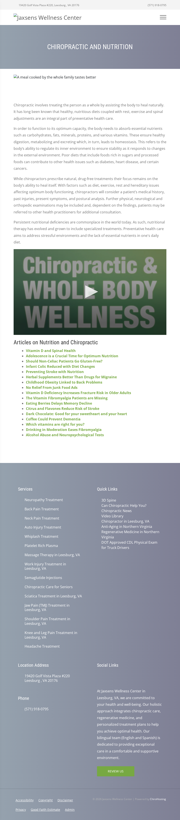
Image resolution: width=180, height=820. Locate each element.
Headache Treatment (42, 646)
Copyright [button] (45, 800)
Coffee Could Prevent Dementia (53, 419)
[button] (90, 291)
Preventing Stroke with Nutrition (55, 371)
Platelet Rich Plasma (41, 545)
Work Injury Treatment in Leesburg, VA (45, 566)
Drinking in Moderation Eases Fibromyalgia (64, 429)
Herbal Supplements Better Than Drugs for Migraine (71, 377)
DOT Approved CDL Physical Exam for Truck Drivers (129, 545)
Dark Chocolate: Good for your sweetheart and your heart (76, 413)
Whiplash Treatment (41, 536)
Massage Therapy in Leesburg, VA (52, 555)
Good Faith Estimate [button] (45, 809)
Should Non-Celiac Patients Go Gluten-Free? (64, 361)
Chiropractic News (116, 510)
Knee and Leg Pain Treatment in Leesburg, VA (51, 635)
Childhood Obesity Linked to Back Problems (64, 382)
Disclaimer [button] (65, 800)
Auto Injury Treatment (43, 527)
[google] (99, 676)
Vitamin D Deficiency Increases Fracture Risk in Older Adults (78, 392)
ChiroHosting (158, 799)
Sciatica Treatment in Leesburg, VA (53, 596)
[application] (90, 292)
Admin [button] (70, 809)
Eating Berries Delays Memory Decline (59, 403)
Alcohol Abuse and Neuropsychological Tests (65, 434)
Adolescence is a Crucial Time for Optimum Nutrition (72, 356)
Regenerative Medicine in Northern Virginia (130, 534)
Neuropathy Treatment (44, 500)
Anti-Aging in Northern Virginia (126, 526)
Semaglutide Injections (43, 577)
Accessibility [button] (25, 800)
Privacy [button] (21, 809)
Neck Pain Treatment (42, 518)
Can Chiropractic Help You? (123, 505)
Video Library (112, 516)
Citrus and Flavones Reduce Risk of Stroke (62, 408)
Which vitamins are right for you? (55, 424)
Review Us (116, 771)
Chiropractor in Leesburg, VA (125, 521)
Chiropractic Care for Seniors (49, 587)
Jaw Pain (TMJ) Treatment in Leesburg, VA (47, 607)
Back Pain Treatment (42, 509)
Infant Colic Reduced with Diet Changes (60, 366)
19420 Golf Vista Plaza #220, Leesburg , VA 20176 (48, 5)
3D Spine (108, 500)
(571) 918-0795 (156, 5)
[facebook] (109, 676)
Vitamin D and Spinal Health (51, 350)
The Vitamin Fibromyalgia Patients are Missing (67, 398)
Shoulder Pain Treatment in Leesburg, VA (47, 621)
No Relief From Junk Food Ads (51, 387)
